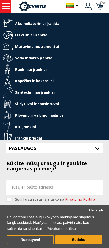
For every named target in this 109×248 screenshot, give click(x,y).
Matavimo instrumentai (37, 46)
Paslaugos (22, 148)
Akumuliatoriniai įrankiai (37, 23)
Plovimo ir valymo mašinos (39, 115)
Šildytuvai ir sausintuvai (37, 103)
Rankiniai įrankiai (31, 69)
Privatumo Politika (80, 199)
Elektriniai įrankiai (31, 35)
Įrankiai (5, 6)
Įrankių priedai (28, 138)
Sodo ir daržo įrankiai (34, 58)
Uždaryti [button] (96, 210)
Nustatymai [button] (30, 240)
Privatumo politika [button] (61, 228)
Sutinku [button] (78, 240)
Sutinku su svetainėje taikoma (55, 199)
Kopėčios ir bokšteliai (34, 80)
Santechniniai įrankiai (35, 92)
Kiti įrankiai (25, 126)
